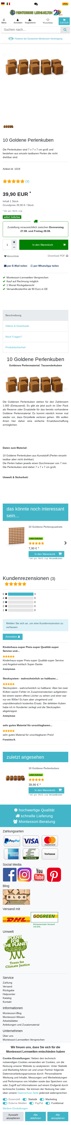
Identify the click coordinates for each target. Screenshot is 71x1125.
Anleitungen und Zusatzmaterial (21, 1024)
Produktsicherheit (15, 347)
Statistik (32, 1099)
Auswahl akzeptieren (13, 1116)
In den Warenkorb (42, 244)
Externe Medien (18, 1103)
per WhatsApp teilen (46, 265)
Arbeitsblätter (10, 1020)
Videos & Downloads (17, 325)
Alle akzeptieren (58, 1116)
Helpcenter (9, 994)
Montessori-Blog (12, 1013)
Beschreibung (13, 315)
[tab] (35, 315)
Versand (7, 986)
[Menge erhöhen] (14, 242)
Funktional (57, 1103)
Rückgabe (8, 990)
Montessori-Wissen (14, 1017)
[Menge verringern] (14, 247)
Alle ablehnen (35, 1116)
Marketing (51, 1099)
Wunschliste (12, 256)
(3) (27, 181)
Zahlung (7, 982)
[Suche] (65, 30)
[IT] (8, 4)
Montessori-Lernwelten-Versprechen (24, 1039)
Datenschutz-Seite (28, 1092)
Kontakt (7, 1001)
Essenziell (14, 1099)
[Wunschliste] (48, 21)
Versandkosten (29, 211)
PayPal (39, 1103)
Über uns (8, 1035)
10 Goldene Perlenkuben (44, 768)
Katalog (7, 998)
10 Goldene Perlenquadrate (45, 526)
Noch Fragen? (13, 336)
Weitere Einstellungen (15, 1108)
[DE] (3, 4)
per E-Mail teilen (17, 265)
